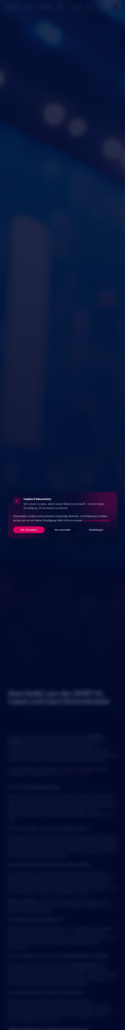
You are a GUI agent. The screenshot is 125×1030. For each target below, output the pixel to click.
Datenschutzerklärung (96, 520)
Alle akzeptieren (29, 529)
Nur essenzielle (62, 529)
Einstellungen (96, 529)
